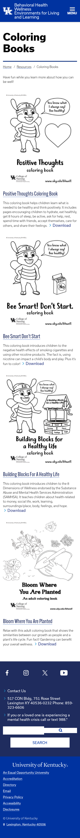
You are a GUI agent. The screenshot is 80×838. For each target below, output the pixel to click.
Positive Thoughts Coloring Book (30, 194)
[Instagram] (26, 673)
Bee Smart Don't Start (21, 337)
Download (62, 225)
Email (7, 791)
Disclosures (11, 809)
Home (7, 67)
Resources (24, 67)
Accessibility (12, 803)
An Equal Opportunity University (26, 772)
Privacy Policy (13, 797)
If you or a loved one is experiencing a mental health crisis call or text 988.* (38, 717)
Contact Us (16, 691)
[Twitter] (45, 673)
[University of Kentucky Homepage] (40, 765)
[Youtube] (64, 673)
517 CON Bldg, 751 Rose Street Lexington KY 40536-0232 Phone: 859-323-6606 (40, 702)
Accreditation (12, 778)
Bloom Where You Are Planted (27, 622)
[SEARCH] (60, 730)
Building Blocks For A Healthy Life (31, 475)
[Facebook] (7, 673)
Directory (9, 785)
